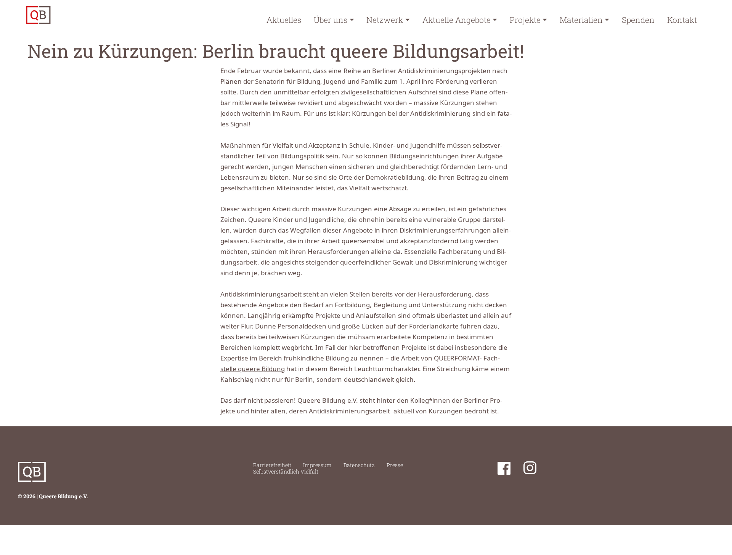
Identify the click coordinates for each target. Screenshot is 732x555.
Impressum (317, 465)
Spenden (638, 19)
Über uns (330, 19)
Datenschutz (359, 465)
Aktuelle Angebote (456, 19)
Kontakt (682, 19)
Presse (395, 465)
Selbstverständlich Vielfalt (285, 471)
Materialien (581, 19)
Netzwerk (384, 19)
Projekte (525, 19)
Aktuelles (283, 19)
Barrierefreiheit (272, 465)
